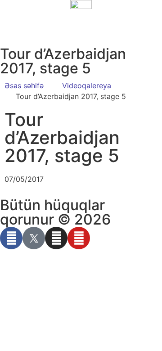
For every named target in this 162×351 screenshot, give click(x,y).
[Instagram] (56, 238)
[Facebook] (11, 238)
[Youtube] (79, 238)
